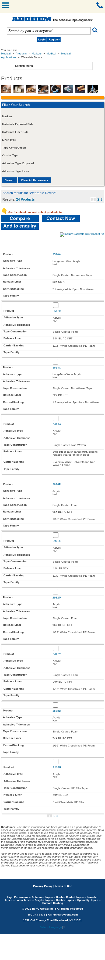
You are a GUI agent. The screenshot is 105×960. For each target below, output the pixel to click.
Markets (36, 53)
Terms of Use (63, 886)
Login (42, 39)
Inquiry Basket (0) (93, 233)
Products (21, 53)
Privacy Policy (42, 886)
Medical (5, 53)
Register (54, 39)
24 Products (25, 199)
